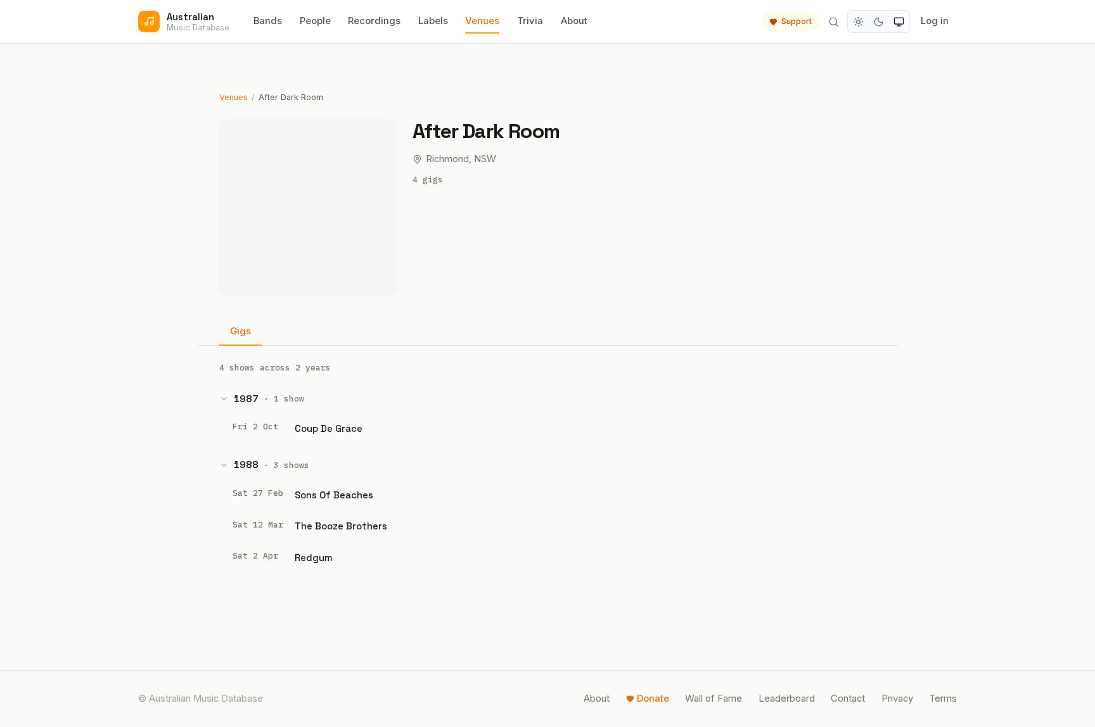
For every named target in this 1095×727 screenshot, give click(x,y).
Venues (482, 21)
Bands (267, 21)
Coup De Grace (328, 428)
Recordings (374, 21)
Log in (935, 21)
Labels (433, 21)
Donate (653, 698)
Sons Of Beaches (334, 495)
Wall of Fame (713, 698)
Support (796, 21)
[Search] (833, 21)
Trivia (530, 21)
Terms (943, 698)
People (315, 21)
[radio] (858, 21)
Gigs (240, 331)
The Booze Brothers (341, 526)
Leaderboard (787, 698)
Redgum (314, 558)
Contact (848, 698)
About (574, 21)
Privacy (897, 698)
